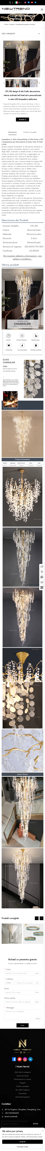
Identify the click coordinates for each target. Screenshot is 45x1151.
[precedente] (4, 83)
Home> (6, 24)
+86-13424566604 (12, 1113)
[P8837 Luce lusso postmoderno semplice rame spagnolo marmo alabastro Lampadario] (12, 934)
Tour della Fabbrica (23, 1090)
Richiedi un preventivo (22, 119)
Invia (22, 1025)
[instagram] (25, 2)
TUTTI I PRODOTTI (8, 33)
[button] (37, 918)
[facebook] (28, 2)
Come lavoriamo (22, 1075)
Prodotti (11, 24)
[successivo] (39, 83)
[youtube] (32, 2)
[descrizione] (22, 1046)
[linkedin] (35, 2)
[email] (41, 582)
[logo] (16, 9)
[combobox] (9, 983)
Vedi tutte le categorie (22, 1072)
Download (22, 1093)
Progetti (22, 1083)
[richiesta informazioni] (41, 566)
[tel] (41, 571)
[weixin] (41, 587)
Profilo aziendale (22, 1086)
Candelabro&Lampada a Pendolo (25, 24)
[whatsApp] (41, 577)
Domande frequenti (23, 1097)
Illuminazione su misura (22, 1079)
